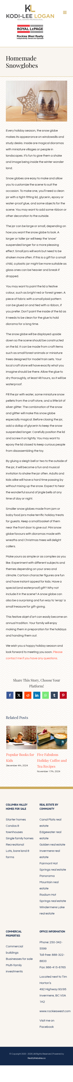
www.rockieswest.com (55, 1011)
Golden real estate (52, 844)
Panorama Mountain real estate (49, 882)
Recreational (15, 844)
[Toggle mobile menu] (65, 12)
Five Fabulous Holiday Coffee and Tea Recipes (51, 760)
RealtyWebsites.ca (37, 1058)
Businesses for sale (19, 958)
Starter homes (16, 819)
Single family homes (19, 838)
